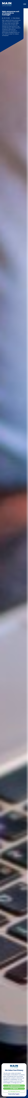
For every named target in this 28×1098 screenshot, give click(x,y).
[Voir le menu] (25, 4)
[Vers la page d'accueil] (6, 4)
